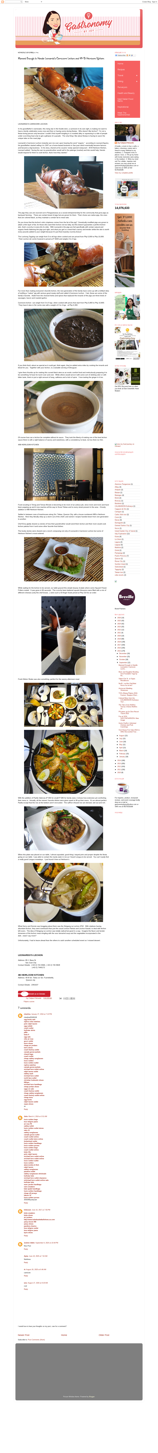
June (121, 742)
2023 (119, 627)
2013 (119, 763)
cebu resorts (119, 575)
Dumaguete (119, 523)
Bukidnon (118, 503)
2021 (119, 633)
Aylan (26, 1256)
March (121, 751)
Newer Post (23, 1335)
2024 (119, 624)
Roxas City (119, 561)
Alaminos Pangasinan (122, 484)
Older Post (104, 1335)
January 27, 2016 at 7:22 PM (41, 1014)
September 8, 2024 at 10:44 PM (46, 1243)
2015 (119, 651)
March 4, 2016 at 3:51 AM (38, 1116)
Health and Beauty (126, 93)
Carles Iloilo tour (120, 514)
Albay (117, 487)
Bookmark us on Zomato (35, 994)
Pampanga (118, 553)
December (123, 653)
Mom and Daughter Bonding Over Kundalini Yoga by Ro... (128, 674)
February (122, 754)
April (121, 748)
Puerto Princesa (120, 556)
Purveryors (122, 87)
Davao (117, 520)
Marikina (118, 547)
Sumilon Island (120, 564)
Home (64, 1335)
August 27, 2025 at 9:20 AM (38, 1283)
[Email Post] (60, 998)
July (121, 738)
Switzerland (119, 567)
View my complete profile (124, 173)
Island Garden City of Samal (125, 531)
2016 (119, 648)
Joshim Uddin (29, 1243)
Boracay (118, 501)
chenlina (27, 1014)
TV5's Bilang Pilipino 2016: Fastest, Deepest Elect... (128, 694)
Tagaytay (118, 569)
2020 (119, 636)
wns (25, 1283)
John (26, 1116)
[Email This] (64, 998)
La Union (118, 539)
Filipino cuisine (29, 1001)
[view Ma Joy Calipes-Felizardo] (127, 446)
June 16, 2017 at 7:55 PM (41, 1210)
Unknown (27, 1210)
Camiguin (118, 512)
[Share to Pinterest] (74, 998)
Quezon (117, 558)
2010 (119, 772)
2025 (119, 621)
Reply (26, 1109)
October (122, 659)
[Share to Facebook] (71, 998)
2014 (119, 760)
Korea (117, 536)
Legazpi (117, 545)
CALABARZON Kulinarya (124, 506)
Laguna (117, 542)
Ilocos (117, 528)
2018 (119, 642)
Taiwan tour (119, 572)
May (121, 744)
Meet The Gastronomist (124, 114)
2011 (119, 769)
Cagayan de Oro (120, 509)
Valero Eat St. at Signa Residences (127, 679)
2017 (119, 645)
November (123, 656)
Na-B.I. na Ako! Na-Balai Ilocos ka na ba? (127, 684)
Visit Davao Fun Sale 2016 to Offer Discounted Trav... (129, 731)
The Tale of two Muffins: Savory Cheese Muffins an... (128, 706)
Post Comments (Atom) (36, 1340)
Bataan (117, 492)
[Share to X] (69, 998)
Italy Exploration (120, 534)
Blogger (91, 1397)
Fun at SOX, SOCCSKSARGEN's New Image (129, 718)
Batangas (118, 495)
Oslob (117, 550)
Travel (120, 75)
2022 (119, 630)
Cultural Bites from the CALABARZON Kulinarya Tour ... (128, 700)
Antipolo (118, 490)
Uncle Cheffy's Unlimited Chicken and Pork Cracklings (127, 725)
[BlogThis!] (67, 998)
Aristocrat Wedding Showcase (125, 689)
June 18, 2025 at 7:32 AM (38, 1256)
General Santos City (122, 525)
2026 (119, 618)
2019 (119, 639)
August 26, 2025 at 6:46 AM (36, 1269)
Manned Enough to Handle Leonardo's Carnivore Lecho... (128, 667)
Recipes (121, 69)
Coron (117, 517)
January (122, 757)
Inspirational (123, 107)
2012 (119, 766)
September (123, 662)
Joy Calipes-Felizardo (125, 143)
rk (24, 1269)
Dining (120, 81)
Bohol (117, 498)
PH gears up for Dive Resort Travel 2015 (129, 712)
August (122, 736)
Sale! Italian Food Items (125, 100)
